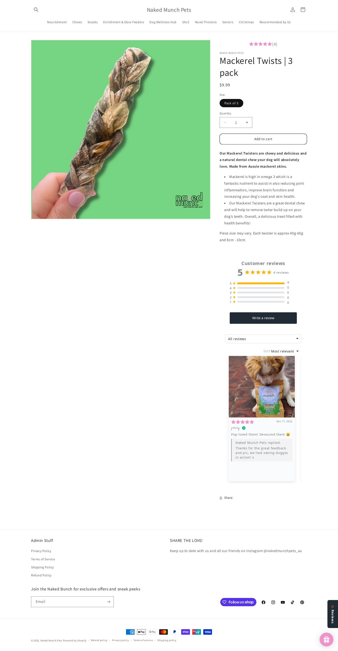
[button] (36, 10)
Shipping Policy (42, 567)
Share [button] (228, 498)
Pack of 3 (231, 103)
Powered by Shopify (75, 640)
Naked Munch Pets (51, 640)
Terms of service (143, 640)
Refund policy (99, 640)
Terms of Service (43, 559)
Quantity (225, 113)
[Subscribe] (108, 601)
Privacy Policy (41, 551)
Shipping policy (166, 640)
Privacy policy (120, 640)
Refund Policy (41, 575)
